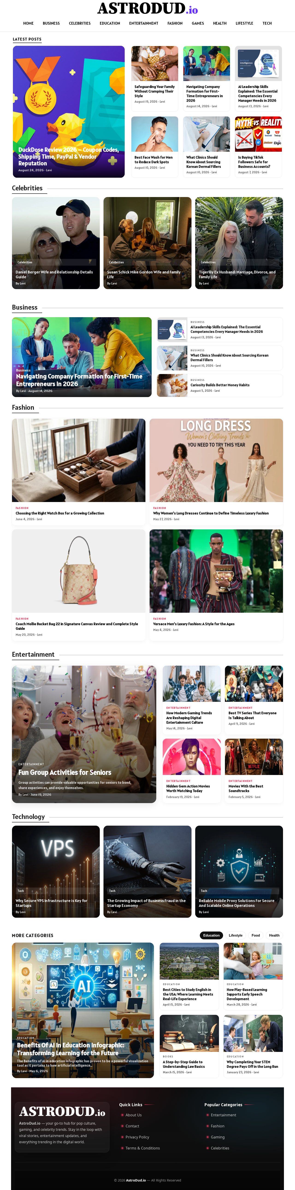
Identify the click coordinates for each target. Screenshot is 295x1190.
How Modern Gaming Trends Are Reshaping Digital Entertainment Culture (189, 718)
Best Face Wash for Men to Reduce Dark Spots (154, 159)
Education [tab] (211, 935)
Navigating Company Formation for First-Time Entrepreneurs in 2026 (204, 93)
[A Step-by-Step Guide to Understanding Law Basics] (189, 1033)
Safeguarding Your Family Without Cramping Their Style (155, 91)
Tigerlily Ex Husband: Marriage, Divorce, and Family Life (237, 274)
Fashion (175, 23)
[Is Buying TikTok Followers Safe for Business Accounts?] (258, 133)
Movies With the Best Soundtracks (246, 788)
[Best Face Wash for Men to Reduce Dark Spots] (154, 133)
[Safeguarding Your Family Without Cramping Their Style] (154, 63)
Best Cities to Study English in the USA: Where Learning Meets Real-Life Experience (188, 994)
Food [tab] (256, 935)
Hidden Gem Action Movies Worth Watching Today (188, 788)
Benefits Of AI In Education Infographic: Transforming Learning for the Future (70, 1049)
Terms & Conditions (143, 1148)
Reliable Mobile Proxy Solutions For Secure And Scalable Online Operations (236, 903)
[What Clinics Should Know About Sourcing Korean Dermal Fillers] (206, 133)
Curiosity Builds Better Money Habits (220, 385)
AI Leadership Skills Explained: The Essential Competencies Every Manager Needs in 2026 (257, 93)
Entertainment (143, 23)
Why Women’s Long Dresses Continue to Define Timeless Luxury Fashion (211, 513)
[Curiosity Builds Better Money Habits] (172, 385)
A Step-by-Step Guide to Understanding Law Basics (184, 1064)
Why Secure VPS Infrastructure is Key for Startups (51, 903)
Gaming (218, 1137)
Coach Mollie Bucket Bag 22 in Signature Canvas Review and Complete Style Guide (77, 626)
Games (198, 23)
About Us (134, 1114)
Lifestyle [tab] (235, 935)
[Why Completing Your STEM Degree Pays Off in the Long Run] (253, 1033)
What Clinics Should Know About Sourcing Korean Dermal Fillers (203, 162)
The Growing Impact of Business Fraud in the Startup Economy (146, 903)
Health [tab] (274, 935)
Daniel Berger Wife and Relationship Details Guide (54, 274)
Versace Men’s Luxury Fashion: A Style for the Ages (194, 623)
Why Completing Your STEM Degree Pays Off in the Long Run (252, 1064)
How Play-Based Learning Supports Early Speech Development (247, 994)
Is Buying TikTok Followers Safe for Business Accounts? (254, 162)
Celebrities (80, 23)
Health (220, 23)
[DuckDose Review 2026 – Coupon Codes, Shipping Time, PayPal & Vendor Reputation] (69, 112)
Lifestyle (244, 23)
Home (28, 23)
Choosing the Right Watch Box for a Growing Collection (60, 513)
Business (51, 23)
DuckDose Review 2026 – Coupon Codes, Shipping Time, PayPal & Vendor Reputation (68, 156)
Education (110, 23)
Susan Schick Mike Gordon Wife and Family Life (144, 274)
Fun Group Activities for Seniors (64, 772)
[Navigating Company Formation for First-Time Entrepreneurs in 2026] (206, 63)
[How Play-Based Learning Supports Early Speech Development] (253, 961)
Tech (267, 23)
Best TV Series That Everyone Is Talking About (253, 715)
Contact (132, 1126)
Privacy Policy (137, 1137)
